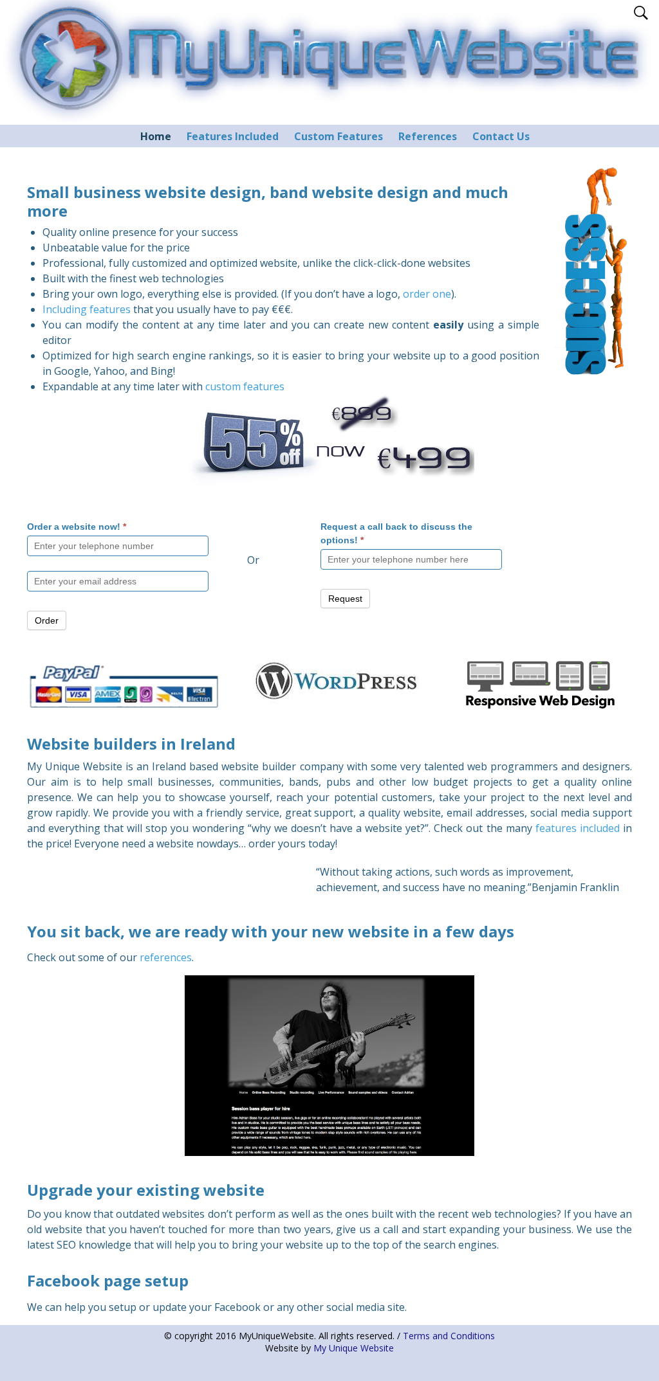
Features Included (233, 136)
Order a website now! (76, 526)
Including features (86, 309)
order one (427, 294)
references (166, 957)
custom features (244, 386)
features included (577, 828)
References (427, 136)
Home (155, 136)
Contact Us (501, 136)
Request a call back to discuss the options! (396, 533)
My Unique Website (353, 1348)
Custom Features (338, 136)
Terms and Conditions (449, 1336)
